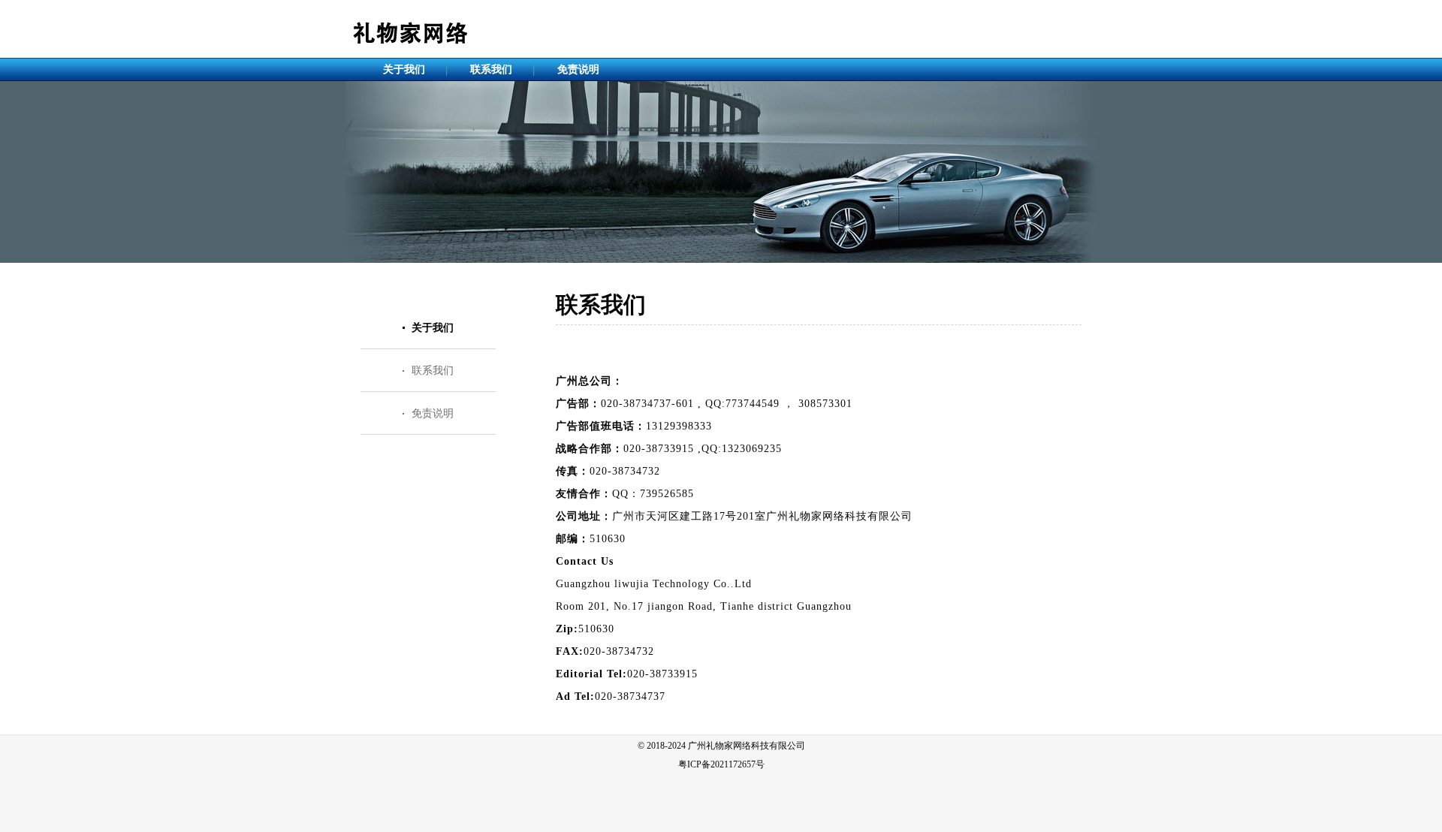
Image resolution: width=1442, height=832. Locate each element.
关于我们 (404, 69)
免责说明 (578, 69)
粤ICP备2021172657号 (721, 764)
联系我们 (491, 69)
